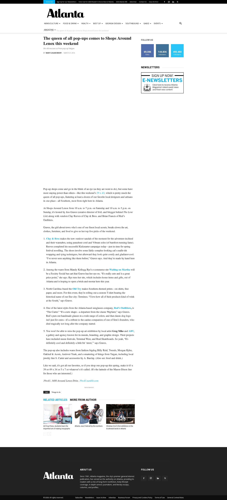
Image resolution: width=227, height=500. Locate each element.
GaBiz (146, 23)
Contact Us (142, 2)
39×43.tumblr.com (88, 380)
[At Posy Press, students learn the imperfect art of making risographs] (57, 414)
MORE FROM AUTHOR (83, 399)
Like (147, 45)
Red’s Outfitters (122, 308)
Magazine (49, 29)
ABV (131, 331)
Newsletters (89, 497)
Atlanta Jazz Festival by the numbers (88, 426)
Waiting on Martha (119, 269)
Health (84, 23)
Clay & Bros (53, 238)
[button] (180, 23)
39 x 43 (101, 192)
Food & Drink (70, 23)
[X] (177, 2)
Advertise (133, 2)
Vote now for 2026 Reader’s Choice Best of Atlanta (96, 2)
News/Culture (51, 23)
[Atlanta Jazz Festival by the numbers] (89, 414)
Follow (162, 45)
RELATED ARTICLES (55, 399)
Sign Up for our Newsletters (66, 2)
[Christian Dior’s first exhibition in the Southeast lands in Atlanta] (120, 414)
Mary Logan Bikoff (54, 53)
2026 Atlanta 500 (121, 2)
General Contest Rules (175, 497)
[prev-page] (45, 434)
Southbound (132, 23)
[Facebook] (164, 2)
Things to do (56, 392)
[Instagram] (169, 2)
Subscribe (49, 2)
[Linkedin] (173, 2)
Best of (97, 23)
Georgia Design (113, 23)
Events (157, 23)
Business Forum (124, 497)
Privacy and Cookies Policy (142, 497)
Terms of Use (160, 497)
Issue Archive (153, 2)
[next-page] (49, 434)
